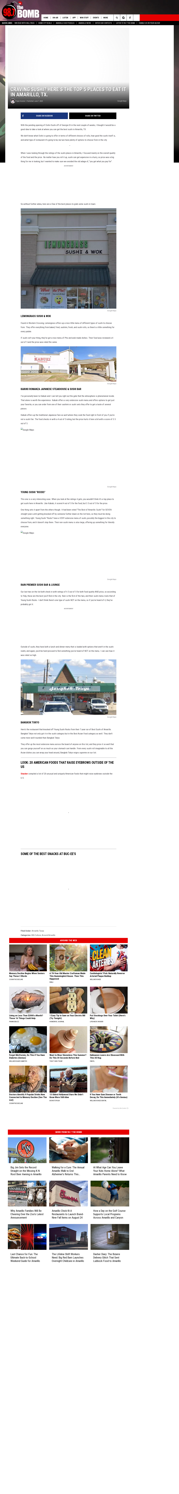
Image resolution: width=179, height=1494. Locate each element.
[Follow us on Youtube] (176, 17)
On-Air (55, 18)
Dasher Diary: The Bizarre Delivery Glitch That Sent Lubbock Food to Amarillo (140, 1414)
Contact (51, 1472)
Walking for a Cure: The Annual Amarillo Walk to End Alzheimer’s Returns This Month (86, 1311)
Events (96, 18)
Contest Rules (53, 1458)
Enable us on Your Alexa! (149, 23)
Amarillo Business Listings (58, 1475)
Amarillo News (84, 23)
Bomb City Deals (45, 23)
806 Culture (36, 1067)
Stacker (24, 857)
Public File (52, 1444)
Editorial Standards (56, 1447)
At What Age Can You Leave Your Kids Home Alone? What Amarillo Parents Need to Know (141, 1311)
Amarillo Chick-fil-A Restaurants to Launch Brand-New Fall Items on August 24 (87, 1362)
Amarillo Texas (38, 1063)
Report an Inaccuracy (56, 1452)
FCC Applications (55, 1449)
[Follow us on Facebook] (169, 17)
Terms (50, 1455)
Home (46, 18)
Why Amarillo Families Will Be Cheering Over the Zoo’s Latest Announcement (31, 1362)
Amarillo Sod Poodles (65, 23)
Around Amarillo (48, 1067)
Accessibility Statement (57, 1464)
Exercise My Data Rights (58, 1467)
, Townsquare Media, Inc (43, 1482)
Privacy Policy (53, 1461)
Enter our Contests (103, 23)
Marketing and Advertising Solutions (63, 1441)
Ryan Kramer (20, 127)
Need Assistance (64, 1444)
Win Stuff (84, 18)
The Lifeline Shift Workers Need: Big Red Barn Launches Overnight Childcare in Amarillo (87, 1416)
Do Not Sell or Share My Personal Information (66, 1470)
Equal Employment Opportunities (61, 1438)
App (74, 18)
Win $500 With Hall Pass (24, 23)
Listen (65, 18)
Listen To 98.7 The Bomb (125, 23)
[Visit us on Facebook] (100, 1437)
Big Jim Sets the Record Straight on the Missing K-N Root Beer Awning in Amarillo (32, 1309)
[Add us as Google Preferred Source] (162, 17)
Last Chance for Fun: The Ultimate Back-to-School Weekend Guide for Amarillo (33, 1414)
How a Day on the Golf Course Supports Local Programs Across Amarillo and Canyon (140, 1364)
